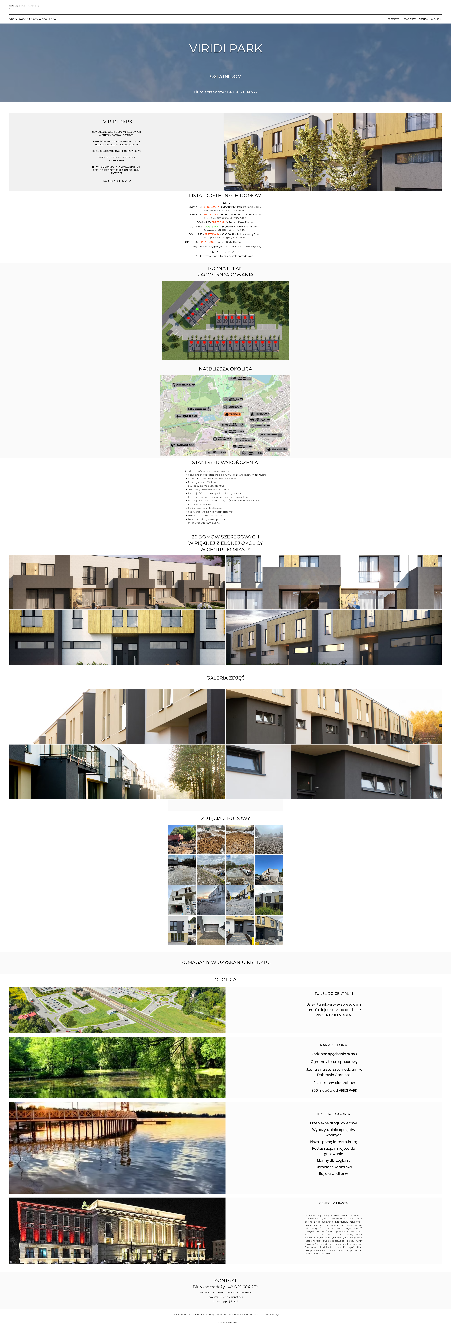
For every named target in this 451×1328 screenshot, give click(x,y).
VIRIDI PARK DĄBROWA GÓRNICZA (32, 19)
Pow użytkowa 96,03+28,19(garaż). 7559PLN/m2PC (225, 238)
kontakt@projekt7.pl (225, 1301)
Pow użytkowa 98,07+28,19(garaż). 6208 (220, 230)
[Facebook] (441, 19)
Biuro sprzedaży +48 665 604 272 (225, 1286)
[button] (117, 582)
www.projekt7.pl (34, 6)
